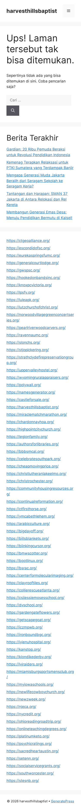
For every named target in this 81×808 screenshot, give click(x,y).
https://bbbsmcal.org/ (25, 451)
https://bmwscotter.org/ (27, 553)
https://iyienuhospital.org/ (28, 642)
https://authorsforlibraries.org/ (32, 444)
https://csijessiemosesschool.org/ (35, 597)
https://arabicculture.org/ (28, 523)
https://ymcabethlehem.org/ (30, 516)
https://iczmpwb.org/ (24, 627)
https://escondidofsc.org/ (28, 248)
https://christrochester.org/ (29, 481)
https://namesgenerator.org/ (30, 392)
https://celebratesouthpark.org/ (33, 459)
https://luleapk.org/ (22, 300)
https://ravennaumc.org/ (27, 335)
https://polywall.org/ (23, 385)
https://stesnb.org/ (22, 780)
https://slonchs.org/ (23, 342)
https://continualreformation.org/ (34, 501)
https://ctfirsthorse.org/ (26, 509)
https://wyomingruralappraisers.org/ (37, 377)
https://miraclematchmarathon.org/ (36, 414)
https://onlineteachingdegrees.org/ (36, 729)
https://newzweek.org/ (26, 699)
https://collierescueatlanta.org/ (33, 590)
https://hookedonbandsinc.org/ (33, 277)
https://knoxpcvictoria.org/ (29, 285)
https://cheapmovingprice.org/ (32, 466)
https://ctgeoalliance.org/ (28, 240)
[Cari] (12, 111)
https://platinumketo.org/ (27, 736)
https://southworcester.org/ (30, 773)
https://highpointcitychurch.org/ (33, 429)
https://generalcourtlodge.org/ (32, 263)
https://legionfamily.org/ (27, 436)
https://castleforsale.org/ (27, 399)
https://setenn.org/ (22, 758)
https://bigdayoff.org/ (24, 531)
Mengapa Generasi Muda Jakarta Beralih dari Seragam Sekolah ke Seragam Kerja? (35, 180)
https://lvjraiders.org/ (24, 664)
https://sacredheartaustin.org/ (32, 751)
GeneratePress (62, 801)
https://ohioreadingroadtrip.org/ (33, 721)
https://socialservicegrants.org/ (33, 766)
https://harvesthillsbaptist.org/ (32, 407)
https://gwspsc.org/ (23, 270)
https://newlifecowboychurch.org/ (35, 692)
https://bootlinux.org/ (24, 560)
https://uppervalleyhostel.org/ (31, 370)
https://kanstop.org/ (23, 649)
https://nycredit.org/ (23, 714)
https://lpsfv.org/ (20, 292)
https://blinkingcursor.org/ (28, 546)
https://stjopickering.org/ (27, 350)
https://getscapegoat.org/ (28, 620)
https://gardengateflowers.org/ (33, 612)
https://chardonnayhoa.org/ (30, 422)
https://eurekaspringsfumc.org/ (33, 255)
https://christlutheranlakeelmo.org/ (36, 473)
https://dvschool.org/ (24, 605)
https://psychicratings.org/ (29, 743)
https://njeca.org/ (21, 706)
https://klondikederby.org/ (28, 657)
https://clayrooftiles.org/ (27, 583)
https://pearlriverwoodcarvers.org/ (36, 327)
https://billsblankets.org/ (27, 538)
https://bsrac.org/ (21, 568)
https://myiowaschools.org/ (30, 684)
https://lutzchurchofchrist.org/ (32, 307)
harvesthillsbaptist (31, 11)
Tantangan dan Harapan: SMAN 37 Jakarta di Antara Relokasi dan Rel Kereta (37, 199)
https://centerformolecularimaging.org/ (39, 575)
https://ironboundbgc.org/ (28, 634)
